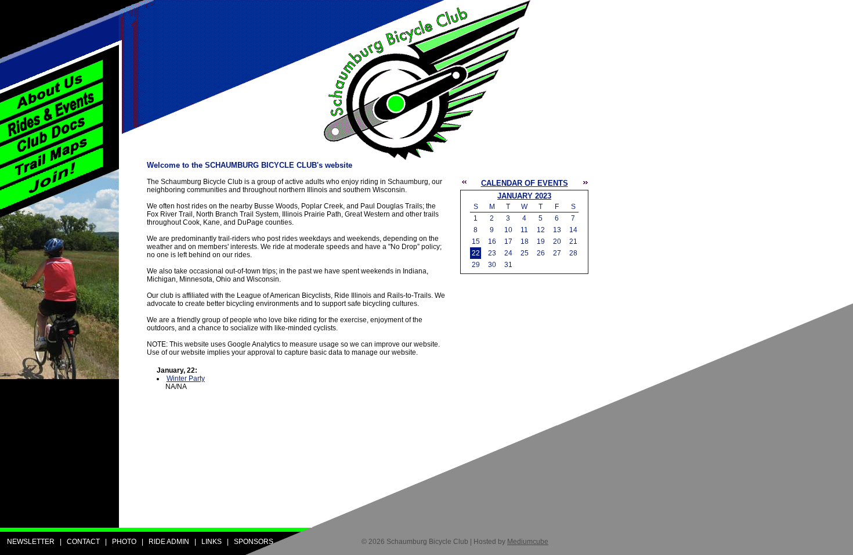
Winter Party (186, 378)
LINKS (211, 542)
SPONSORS (253, 542)
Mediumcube (527, 542)
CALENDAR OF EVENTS (524, 183)
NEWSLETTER (31, 542)
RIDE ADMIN (169, 542)
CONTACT (83, 542)
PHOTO (124, 542)
